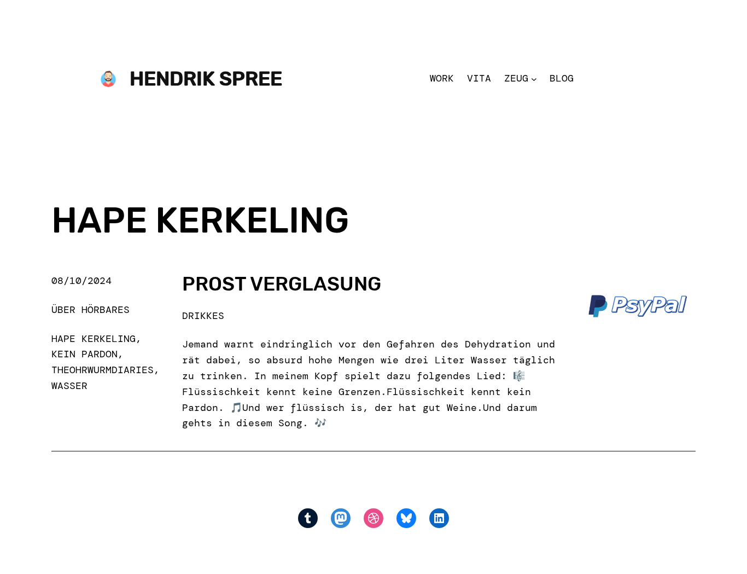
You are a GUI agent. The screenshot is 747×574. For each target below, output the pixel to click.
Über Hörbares (90, 309)
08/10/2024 (81, 280)
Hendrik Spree (206, 78)
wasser (69, 385)
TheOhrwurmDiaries (102, 369)
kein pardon (84, 354)
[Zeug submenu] (534, 79)
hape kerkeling (93, 338)
